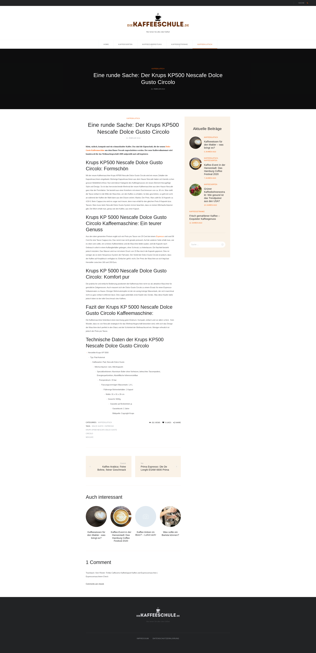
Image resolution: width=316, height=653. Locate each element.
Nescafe (89, 437)
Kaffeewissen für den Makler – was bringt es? (213, 144)
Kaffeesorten (125, 44)
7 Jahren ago (210, 178)
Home (106, 44)
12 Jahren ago (195, 223)
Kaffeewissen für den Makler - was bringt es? (96, 535)
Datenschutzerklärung (166, 638)
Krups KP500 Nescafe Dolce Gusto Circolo (101, 431)
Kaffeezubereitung (152, 44)
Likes (168, 422)
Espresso (160, 236)
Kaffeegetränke (179, 44)
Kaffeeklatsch (205, 44)
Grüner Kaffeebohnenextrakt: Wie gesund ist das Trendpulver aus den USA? (214, 194)
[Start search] (307, 3)
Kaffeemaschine (97, 150)
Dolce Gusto (97, 426)
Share (178, 422)
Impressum (143, 638)
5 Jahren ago (210, 152)
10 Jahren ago (210, 205)
